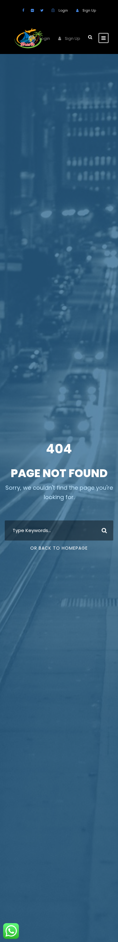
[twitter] (41, 10)
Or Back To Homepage (59, 548)
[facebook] (23, 10)
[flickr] (32, 10)
